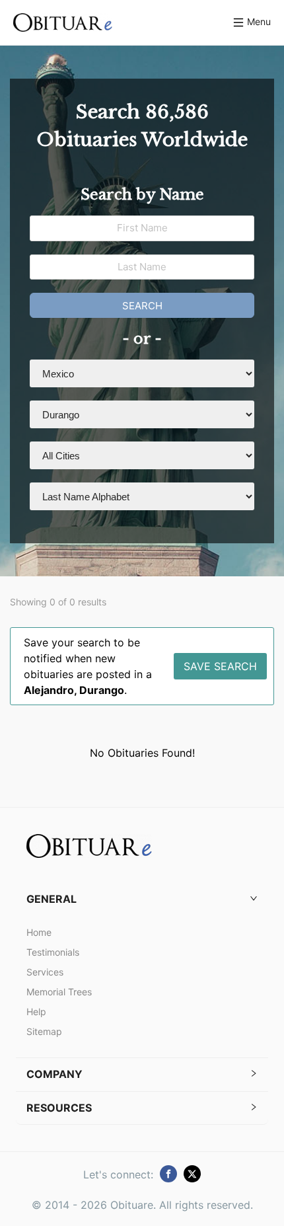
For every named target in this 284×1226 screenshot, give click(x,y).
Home (39, 932)
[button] (142, 899)
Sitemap (44, 1031)
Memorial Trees (59, 991)
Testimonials (52, 952)
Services (44, 971)
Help (36, 1011)
